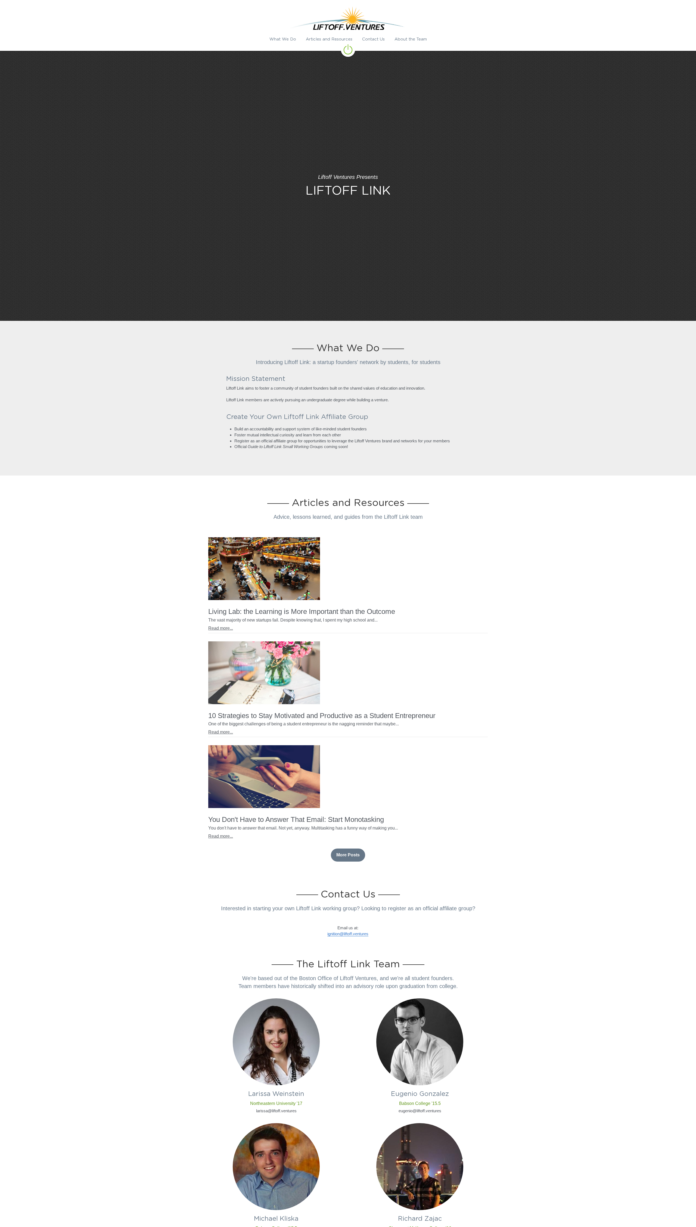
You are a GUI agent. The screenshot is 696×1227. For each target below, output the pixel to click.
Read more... (220, 628)
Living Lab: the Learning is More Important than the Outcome (301, 612)
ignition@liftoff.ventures (347, 933)
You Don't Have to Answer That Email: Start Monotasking (296, 820)
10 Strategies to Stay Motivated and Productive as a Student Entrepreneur (322, 716)
